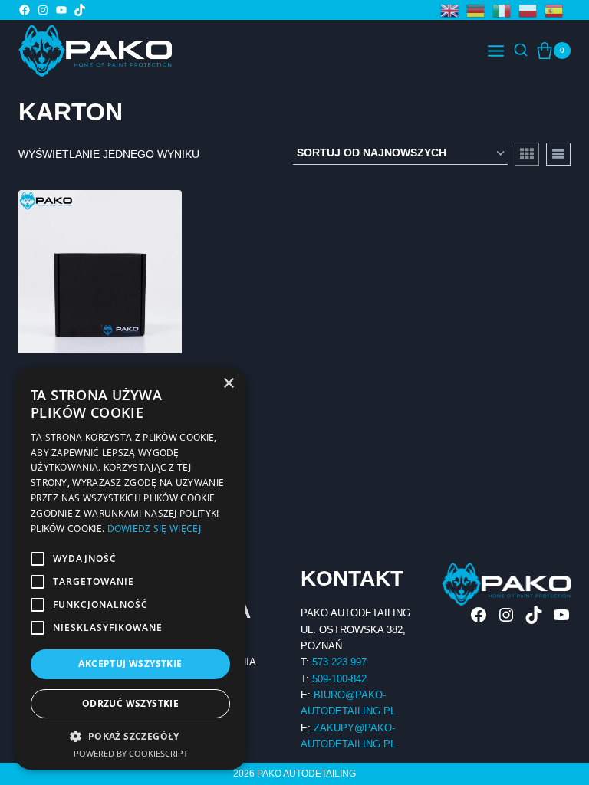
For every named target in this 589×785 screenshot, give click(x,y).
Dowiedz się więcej (154, 528)
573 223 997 (339, 662)
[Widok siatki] (527, 154)
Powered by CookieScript (131, 753)
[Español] (558, 9)
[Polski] (531, 9)
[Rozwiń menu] (495, 51)
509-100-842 (339, 679)
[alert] (130, 568)
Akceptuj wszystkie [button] (130, 663)
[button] (130, 736)
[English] (453, 9)
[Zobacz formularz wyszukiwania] (520, 50)
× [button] (228, 383)
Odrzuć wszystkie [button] (130, 703)
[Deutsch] (479, 9)
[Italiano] (505, 9)
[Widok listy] (558, 154)
